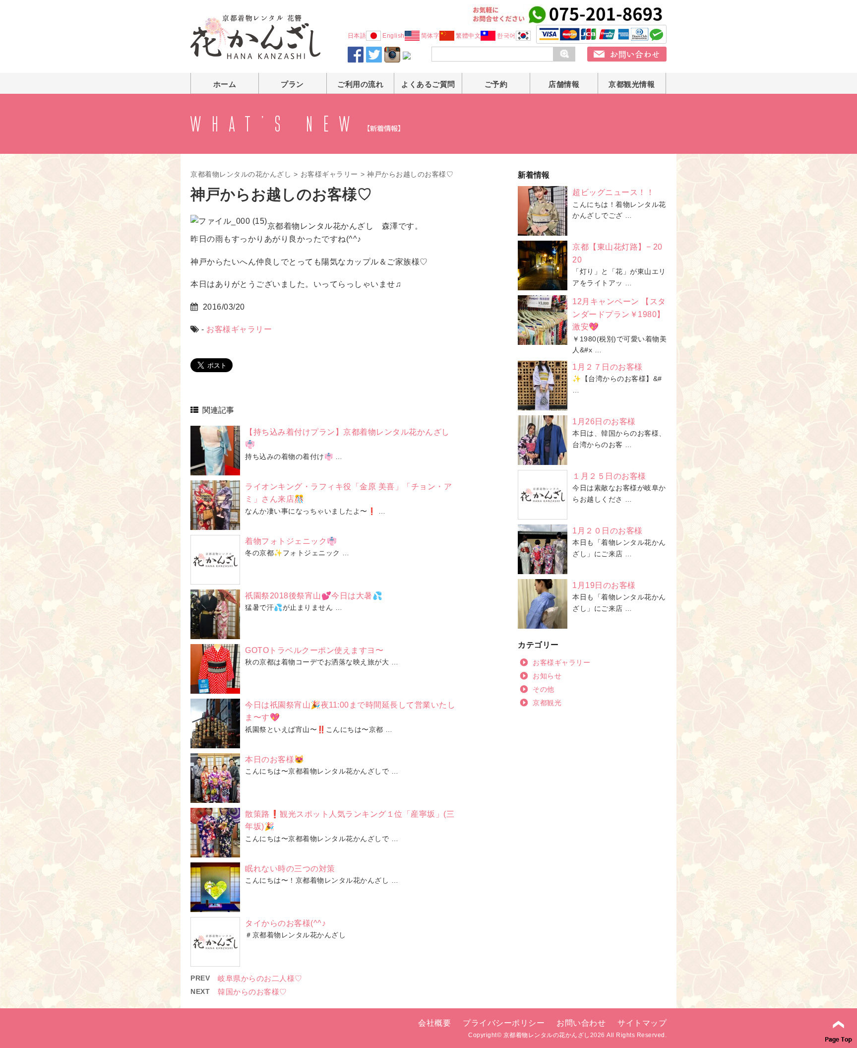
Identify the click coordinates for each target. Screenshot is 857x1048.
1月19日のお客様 (604, 585)
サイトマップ (642, 1023)
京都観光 (547, 703)
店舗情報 (564, 84)
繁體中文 (468, 35)
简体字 (430, 35)
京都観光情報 (632, 84)
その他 (543, 689)
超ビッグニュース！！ (613, 192)
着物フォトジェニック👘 (291, 541)
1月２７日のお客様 (607, 367)
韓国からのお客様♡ (252, 991)
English (393, 35)
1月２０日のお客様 (607, 530)
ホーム (225, 84)
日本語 (357, 35)
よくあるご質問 (428, 84)
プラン (292, 84)
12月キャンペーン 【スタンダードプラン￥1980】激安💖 (619, 314)
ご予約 (496, 84)
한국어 (506, 35)
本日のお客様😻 (275, 759)
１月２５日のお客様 (609, 476)
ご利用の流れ (360, 84)
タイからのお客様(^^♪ (285, 923)
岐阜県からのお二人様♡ (260, 978)
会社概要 (434, 1023)
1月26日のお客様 (604, 421)
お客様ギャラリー (329, 174)
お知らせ (547, 676)
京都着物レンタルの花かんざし (240, 174)
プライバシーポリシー (504, 1023)
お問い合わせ (581, 1023)
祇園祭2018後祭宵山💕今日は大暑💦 (313, 595)
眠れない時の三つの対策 (290, 868)
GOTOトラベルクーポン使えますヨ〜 (314, 650)
